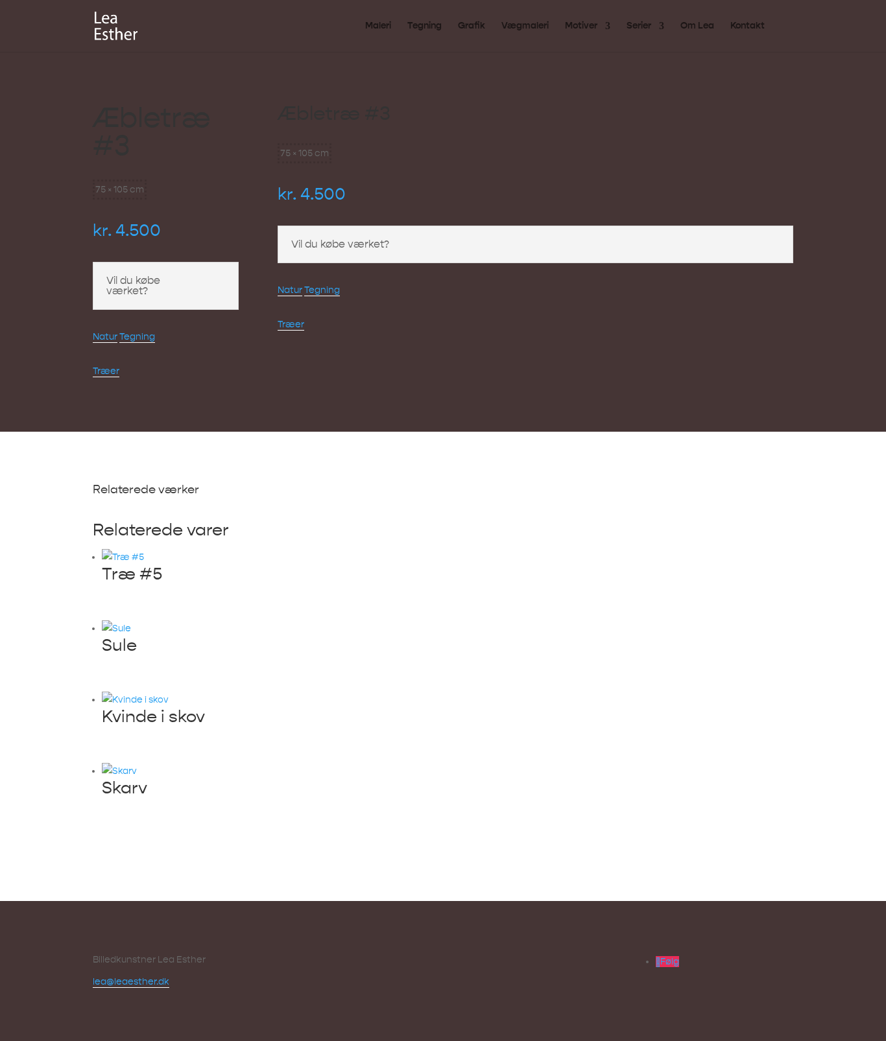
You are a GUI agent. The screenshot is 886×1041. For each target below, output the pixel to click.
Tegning (424, 26)
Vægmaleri (525, 26)
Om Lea (697, 26)
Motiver (581, 26)
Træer (106, 371)
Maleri (378, 26)
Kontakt (747, 26)
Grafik (471, 26)
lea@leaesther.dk (131, 981)
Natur (105, 336)
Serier (639, 26)
